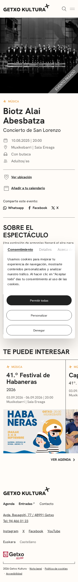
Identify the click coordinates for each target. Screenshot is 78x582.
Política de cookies (56, 568)
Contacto (46, 504)
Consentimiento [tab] (20, 249)
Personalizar (39, 315)
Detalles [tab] (45, 249)
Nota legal (36, 568)
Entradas (25, 504)
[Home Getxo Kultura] (26, 7)
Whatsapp (16, 208)
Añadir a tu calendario (28, 188)
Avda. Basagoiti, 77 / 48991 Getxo (28, 515)
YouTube (53, 531)
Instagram (10, 531)
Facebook (40, 208)
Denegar (39, 330)
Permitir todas (39, 300)
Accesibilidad (14, 573)
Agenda (9, 504)
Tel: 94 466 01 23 (15, 521)
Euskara (9, 542)
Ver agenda (61, 459)
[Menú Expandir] (72, 9)
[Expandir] (64, 9)
